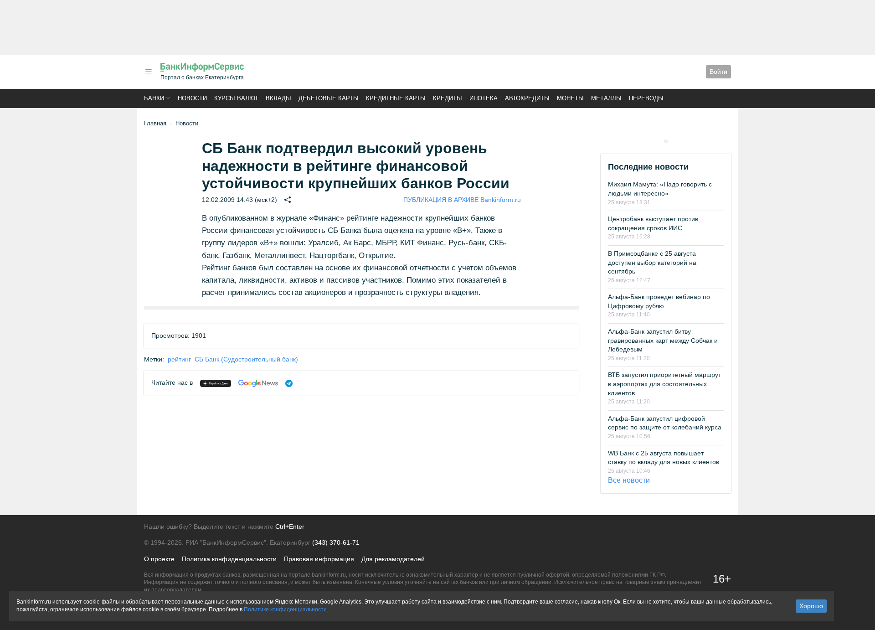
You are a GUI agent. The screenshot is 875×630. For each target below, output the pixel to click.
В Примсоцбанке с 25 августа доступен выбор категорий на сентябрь (652, 262)
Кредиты (447, 98)
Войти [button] (718, 71)
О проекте (159, 559)
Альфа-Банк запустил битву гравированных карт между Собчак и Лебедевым (663, 340)
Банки (154, 98)
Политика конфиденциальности (229, 559)
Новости (192, 98)
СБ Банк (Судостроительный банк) (246, 359)
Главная (155, 123)
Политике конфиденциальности (285, 609)
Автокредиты (527, 98)
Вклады (278, 98)
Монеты (570, 98)
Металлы (606, 98)
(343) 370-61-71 (336, 542)
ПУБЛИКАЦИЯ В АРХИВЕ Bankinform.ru (462, 199)
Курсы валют (236, 98)
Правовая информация (319, 559)
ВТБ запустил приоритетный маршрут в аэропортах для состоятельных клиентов (664, 383)
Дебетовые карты (329, 98)
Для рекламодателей (393, 559)
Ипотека (483, 98)
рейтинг (179, 359)
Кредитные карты (396, 98)
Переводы (646, 98)
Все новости (629, 480)
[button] (148, 72)
